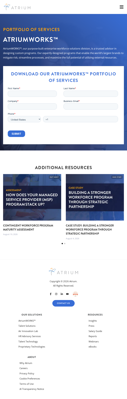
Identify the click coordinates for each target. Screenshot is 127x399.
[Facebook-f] (51, 294)
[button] (62, 243)
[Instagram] (56, 294)
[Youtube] (67, 294)
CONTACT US (63, 303)
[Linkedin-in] (62, 294)
